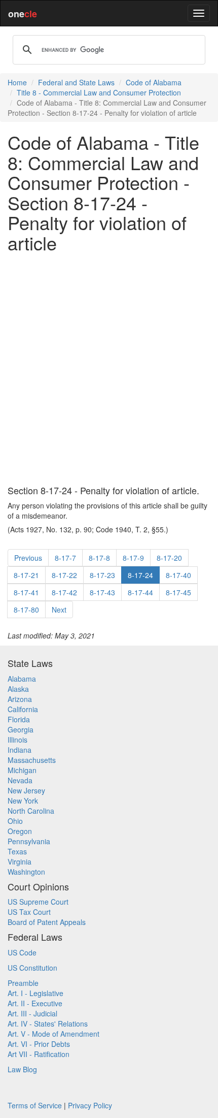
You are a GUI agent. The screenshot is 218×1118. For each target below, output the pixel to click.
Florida (19, 719)
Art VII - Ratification (38, 1054)
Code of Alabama (153, 82)
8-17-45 (178, 592)
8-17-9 (133, 558)
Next (59, 609)
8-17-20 (169, 558)
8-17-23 (102, 575)
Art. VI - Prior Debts (39, 1044)
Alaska (18, 689)
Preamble (23, 983)
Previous (28, 558)
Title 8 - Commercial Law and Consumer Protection (99, 92)
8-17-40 (178, 575)
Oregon (20, 831)
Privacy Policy (90, 1105)
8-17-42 (64, 592)
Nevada (20, 780)
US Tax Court (29, 912)
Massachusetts (32, 760)
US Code (22, 952)
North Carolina (31, 811)
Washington (26, 872)
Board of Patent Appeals (47, 922)
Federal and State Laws (76, 82)
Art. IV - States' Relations (48, 1023)
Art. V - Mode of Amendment (53, 1034)
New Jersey (26, 790)
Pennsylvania (29, 841)
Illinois (17, 739)
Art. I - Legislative (35, 993)
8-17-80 (26, 609)
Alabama (22, 679)
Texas (17, 851)
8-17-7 (65, 558)
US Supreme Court (38, 902)
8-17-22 (64, 575)
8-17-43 (102, 592)
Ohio (15, 821)
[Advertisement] (109, 369)
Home (17, 82)
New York (23, 800)
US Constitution (32, 968)
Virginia (19, 861)
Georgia (20, 729)
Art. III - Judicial (32, 1013)
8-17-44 (140, 592)
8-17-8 (99, 558)
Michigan (22, 770)
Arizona (20, 699)
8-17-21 (26, 575)
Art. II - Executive (35, 1003)
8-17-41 (26, 592)
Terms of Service (35, 1105)
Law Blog (22, 1069)
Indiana (19, 750)
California (23, 709)
